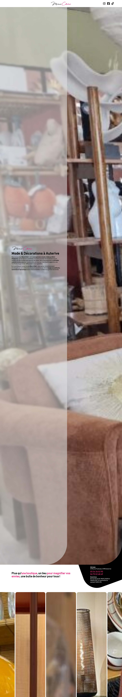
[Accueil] (61, 3)
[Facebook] (108, 3)
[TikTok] (112, 3)
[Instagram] (104, 3)
